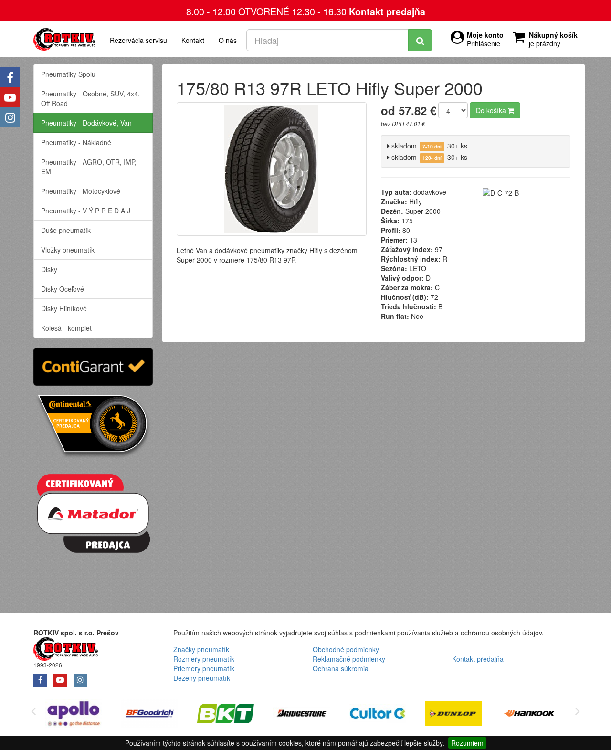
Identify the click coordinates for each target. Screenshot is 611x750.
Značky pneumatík (201, 649)
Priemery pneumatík (203, 668)
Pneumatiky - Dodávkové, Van (86, 122)
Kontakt (192, 40)
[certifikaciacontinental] (93, 425)
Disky (49, 269)
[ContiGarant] (93, 365)
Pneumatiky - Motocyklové (80, 191)
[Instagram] (10, 117)
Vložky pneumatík (68, 249)
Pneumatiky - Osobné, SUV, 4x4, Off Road (90, 98)
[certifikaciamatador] (93, 512)
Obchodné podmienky (346, 649)
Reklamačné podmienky (349, 659)
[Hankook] (529, 715)
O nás (228, 40)
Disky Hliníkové (64, 308)
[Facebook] (10, 77)
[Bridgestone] (301, 715)
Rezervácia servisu (138, 40)
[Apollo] (73, 715)
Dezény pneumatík (201, 678)
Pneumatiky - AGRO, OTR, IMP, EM (89, 166)
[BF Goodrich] (149, 715)
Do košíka (492, 110)
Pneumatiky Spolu (68, 74)
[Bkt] (225, 715)
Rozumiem (467, 743)
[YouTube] (10, 97)
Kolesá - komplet (66, 328)
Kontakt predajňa (387, 11)
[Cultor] (377, 715)
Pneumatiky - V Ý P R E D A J (85, 210)
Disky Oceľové (62, 289)
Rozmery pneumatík (203, 659)
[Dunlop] (453, 715)
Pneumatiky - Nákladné (76, 142)
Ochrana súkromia (341, 668)
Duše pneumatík (66, 230)
